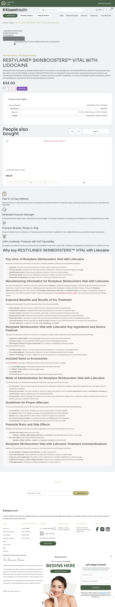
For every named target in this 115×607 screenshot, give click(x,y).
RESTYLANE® (25, 532)
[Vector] (102, 529)
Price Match (7, 535)
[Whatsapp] (3, 3)
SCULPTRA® (25, 538)
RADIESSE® (25, 535)
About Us (84, 15)
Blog (61, 15)
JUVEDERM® (25, 528)
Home (5, 23)
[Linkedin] (107, 529)
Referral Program (72, 15)
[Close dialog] (110, 556)
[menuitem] (99, 9)
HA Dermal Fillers (27, 55)
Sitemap (5, 551)
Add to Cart (22, 88)
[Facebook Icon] (97, 529)
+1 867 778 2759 (49, 533)
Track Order (6, 545)
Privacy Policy (102, 592)
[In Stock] (84, 182)
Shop (11, 23)
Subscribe (80, 493)
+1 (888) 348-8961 (48, 528)
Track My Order (106, 15)
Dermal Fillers (10, 55)
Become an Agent (8, 538)
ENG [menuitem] (100, 10)
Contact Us (94, 15)
